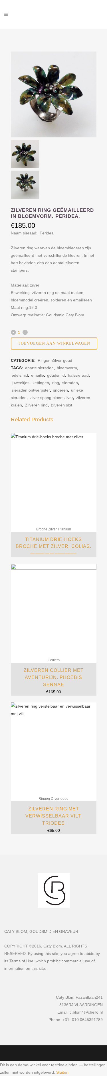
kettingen (41, 382)
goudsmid (56, 375)
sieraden (70, 382)
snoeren (60, 390)
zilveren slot (61, 405)
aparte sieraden (39, 368)
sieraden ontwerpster (31, 390)
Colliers (54, 660)
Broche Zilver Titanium (53, 529)
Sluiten (62, 1072)
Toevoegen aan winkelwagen (54, 343)
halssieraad (78, 375)
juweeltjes (20, 382)
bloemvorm (67, 368)
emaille (37, 375)
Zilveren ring (36, 405)
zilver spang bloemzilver (51, 397)
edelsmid (20, 375)
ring (55, 382)
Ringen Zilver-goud (55, 360)
